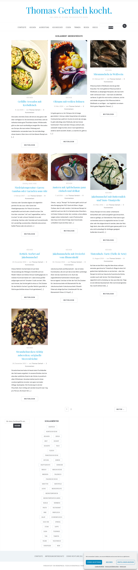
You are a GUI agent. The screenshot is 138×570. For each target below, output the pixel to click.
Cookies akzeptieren (94, 562)
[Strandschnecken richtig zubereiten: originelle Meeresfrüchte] (29, 326)
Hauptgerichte (45, 465)
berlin (58, 436)
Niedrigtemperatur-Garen (51, 498)
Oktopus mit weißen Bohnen (68, 101)
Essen (68, 27)
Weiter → (120, 409)
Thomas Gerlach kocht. (69, 10)
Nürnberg (57, 503)
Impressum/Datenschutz (112, 566)
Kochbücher (57, 27)
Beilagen (47, 436)
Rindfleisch (56, 512)
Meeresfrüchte (57, 488)
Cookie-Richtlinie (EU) (74, 556)
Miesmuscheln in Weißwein (108, 74)
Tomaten (56, 536)
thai (46, 536)
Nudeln (45, 503)
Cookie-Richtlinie (99, 566)
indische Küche (57, 469)
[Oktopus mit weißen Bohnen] (69, 67)
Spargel (58, 522)
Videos (95, 27)
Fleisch (51, 450)
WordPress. (60, 566)
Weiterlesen (29, 145)
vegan (45, 541)
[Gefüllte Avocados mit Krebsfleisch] (29, 67)
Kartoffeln (58, 484)
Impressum (123, 566)
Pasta (45, 507)
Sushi (45, 531)
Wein (58, 546)
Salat (43, 517)
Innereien (45, 474)
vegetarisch (57, 541)
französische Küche (51, 455)
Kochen (33, 27)
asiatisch (52, 427)
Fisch (58, 446)
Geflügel (46, 460)
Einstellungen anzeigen (125, 562)
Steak (47, 527)
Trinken (77, 27)
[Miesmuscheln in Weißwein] (108, 54)
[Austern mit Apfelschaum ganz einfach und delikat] (69, 167)
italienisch (57, 474)
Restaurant (57, 507)
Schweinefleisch (56, 517)
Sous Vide (46, 522)
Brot (46, 441)
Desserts (47, 446)
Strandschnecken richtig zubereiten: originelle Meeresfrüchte (29, 355)
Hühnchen (59, 465)
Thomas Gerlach (34, 110)
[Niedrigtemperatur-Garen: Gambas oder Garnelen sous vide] (29, 167)
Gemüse (57, 460)
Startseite (22, 27)
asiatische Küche (51, 431)
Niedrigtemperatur (52, 493)
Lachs (44, 488)
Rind (45, 512)
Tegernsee (56, 531)
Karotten (45, 484)
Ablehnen (109, 562)
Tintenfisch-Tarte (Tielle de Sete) (108, 253)
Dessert (56, 441)
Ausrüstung (44, 27)
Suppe (57, 527)
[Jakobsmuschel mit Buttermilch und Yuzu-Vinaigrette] (108, 171)
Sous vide (32, 184)
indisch (44, 469)
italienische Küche (52, 479)
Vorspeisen (47, 546)
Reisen (86, 27)
